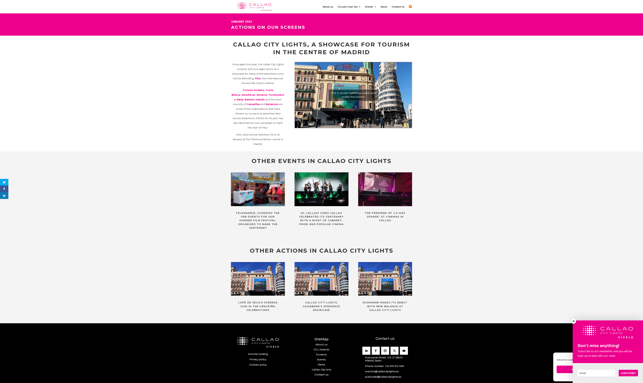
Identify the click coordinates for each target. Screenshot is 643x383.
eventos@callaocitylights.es (382, 371)
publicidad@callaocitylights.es (383, 376)
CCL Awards (321, 349)
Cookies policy (258, 364)
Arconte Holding (258, 354)
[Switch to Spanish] (410, 9)
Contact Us (398, 7)
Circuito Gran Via (348, 7)
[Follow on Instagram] (385, 351)
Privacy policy (257, 359)
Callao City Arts (321, 369)
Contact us (321, 374)
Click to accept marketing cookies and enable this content (353, 95)
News (384, 7)
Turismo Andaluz (253, 90)
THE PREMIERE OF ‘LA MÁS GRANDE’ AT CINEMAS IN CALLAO (385, 216)
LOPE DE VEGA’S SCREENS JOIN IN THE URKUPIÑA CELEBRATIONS (258, 306)
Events (369, 7)
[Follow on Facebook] (376, 351)
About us (328, 7)
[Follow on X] (394, 351)
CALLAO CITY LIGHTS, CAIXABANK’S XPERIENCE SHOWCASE (321, 306)
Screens (321, 354)
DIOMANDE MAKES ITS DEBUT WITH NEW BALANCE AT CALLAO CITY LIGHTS (385, 306)
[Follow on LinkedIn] (366, 351)
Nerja (240, 99)
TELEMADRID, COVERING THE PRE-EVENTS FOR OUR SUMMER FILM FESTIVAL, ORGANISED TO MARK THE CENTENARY (258, 220)
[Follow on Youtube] (404, 351)
